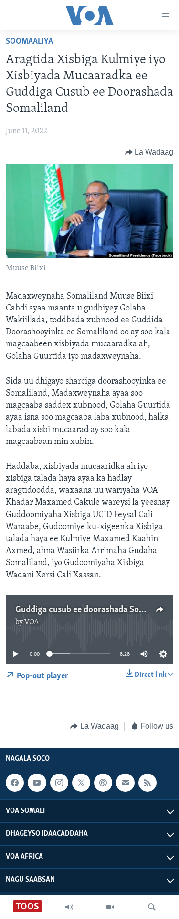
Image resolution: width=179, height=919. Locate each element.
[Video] (110, 907)
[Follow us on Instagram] (59, 783)
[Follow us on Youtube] (37, 783)
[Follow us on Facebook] (15, 783)
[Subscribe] (125, 783)
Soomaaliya (29, 41)
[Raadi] (151, 907)
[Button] (149, 152)
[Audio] (69, 907)
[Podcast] (103, 783)
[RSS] (147, 783)
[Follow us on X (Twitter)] (81, 783)
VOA (31, 622)
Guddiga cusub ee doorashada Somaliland (93, 610)
